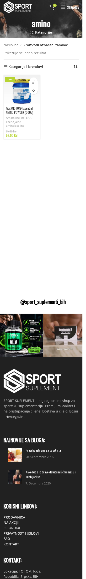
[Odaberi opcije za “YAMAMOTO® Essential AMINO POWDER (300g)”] (33, 82)
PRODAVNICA (14, 517)
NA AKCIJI (11, 522)
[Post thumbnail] (15, 455)
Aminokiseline (15, 118)
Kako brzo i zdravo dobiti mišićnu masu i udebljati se (50, 474)
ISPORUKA (12, 527)
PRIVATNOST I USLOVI (21, 533)
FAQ (7, 538)
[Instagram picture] (21, 335)
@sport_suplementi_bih (43, 301)
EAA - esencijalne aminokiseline (19, 122)
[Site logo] (18, 7)
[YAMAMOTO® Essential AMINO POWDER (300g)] (22, 89)
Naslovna (11, 45)
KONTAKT (11, 544)
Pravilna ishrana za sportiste (43, 450)
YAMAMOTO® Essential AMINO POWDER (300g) (19, 110)
